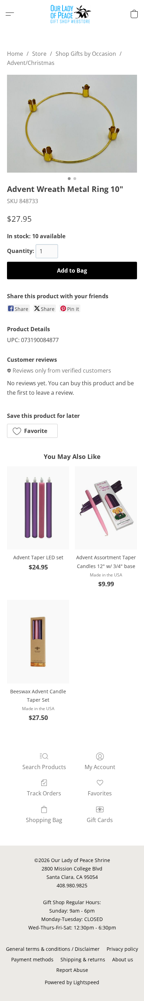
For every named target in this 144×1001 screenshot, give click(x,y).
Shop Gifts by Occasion (86, 54)
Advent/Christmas (31, 63)
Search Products (44, 767)
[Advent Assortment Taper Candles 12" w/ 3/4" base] (106, 507)
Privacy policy (122, 949)
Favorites (100, 793)
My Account (100, 767)
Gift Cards (100, 820)
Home (15, 54)
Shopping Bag (44, 820)
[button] (72, 14)
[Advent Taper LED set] (38, 507)
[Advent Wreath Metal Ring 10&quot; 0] (72, 124)
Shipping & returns (82, 959)
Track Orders (44, 793)
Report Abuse (72, 970)
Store (39, 54)
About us (122, 959)
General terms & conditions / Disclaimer (53, 949)
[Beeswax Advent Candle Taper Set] (38, 641)
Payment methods (32, 959)
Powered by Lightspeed (72, 982)
